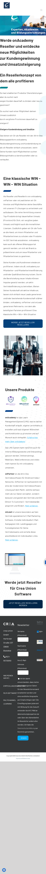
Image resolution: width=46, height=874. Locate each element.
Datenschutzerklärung (26, 728)
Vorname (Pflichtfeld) (22, 633)
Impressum (19, 758)
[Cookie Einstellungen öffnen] (4, 871)
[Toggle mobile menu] (41, 10)
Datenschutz (26, 758)
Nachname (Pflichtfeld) (22, 648)
